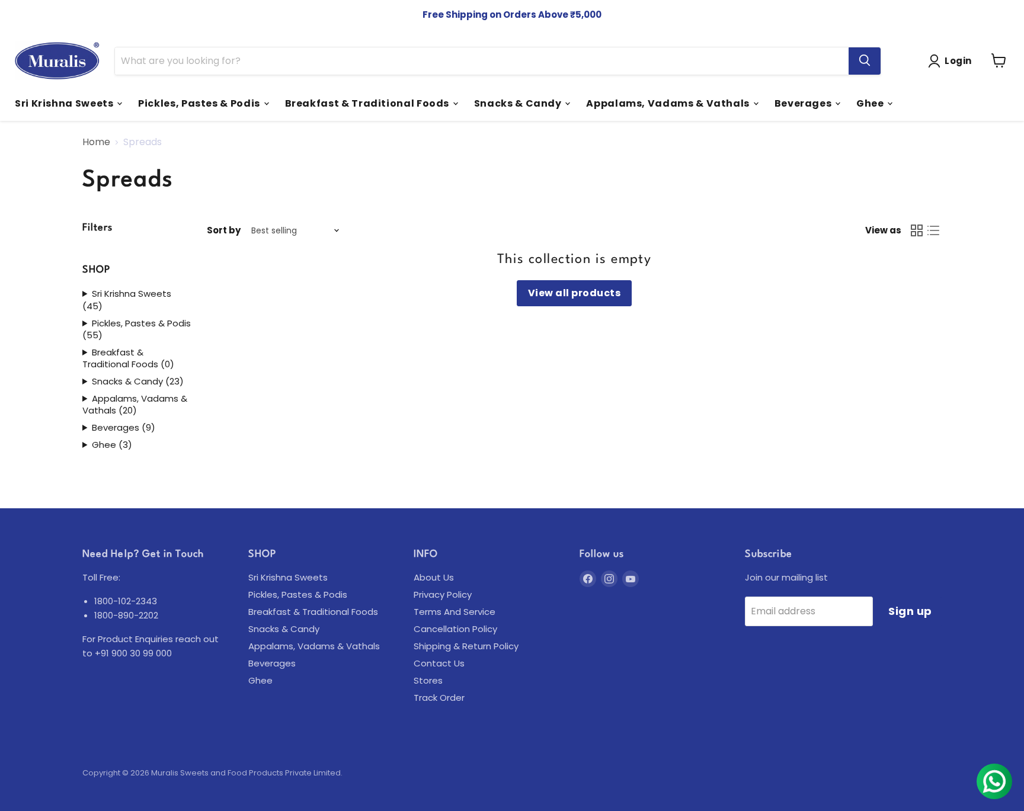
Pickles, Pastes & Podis (200, 103)
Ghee (871, 103)
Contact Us (439, 663)
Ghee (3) (112, 445)
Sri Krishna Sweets (65, 103)
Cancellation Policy (455, 629)
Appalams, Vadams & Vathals (668, 103)
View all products (574, 293)
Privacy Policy (443, 594)
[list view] (933, 230)
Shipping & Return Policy (466, 646)
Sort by (224, 230)
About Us (434, 577)
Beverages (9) (123, 428)
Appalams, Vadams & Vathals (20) (134, 405)
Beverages (804, 103)
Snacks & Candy (519, 103)
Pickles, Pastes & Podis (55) (136, 330)
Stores (428, 680)
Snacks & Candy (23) (138, 381)
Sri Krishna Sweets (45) (126, 300)
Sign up (910, 611)
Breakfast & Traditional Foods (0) (128, 359)
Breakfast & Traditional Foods (368, 103)
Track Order (439, 697)
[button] (952, 61)
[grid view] (916, 230)
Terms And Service (454, 611)
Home (96, 142)
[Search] (865, 60)
